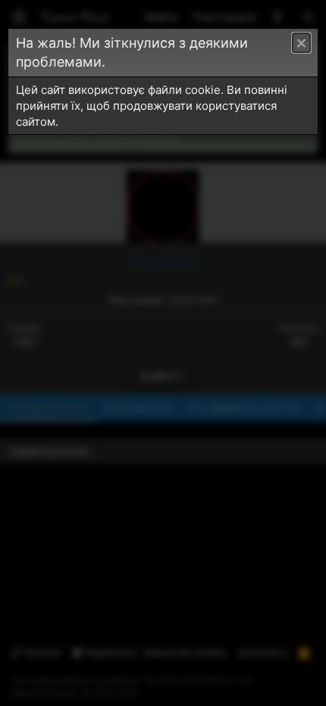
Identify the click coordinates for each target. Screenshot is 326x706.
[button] (301, 42)
